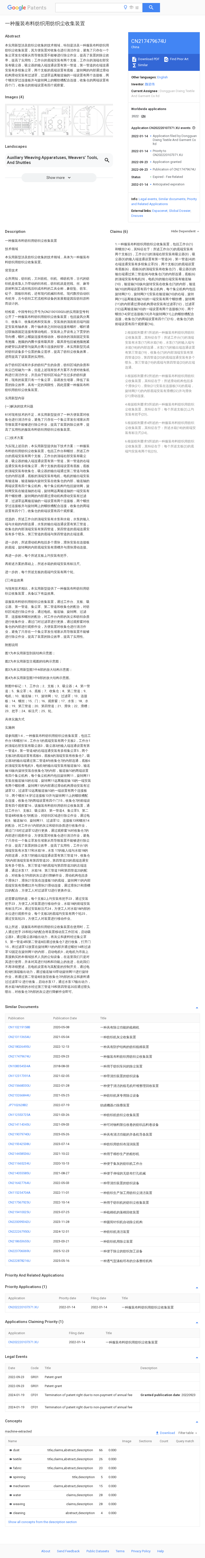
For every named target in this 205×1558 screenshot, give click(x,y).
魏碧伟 (150, 84)
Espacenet (160, 211)
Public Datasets (97, 1551)
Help (160, 1551)
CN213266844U (19, 1095)
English (162, 77)
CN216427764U (19, 1183)
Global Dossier (179, 211)
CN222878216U (19, 1261)
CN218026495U (19, 1046)
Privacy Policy (140, 1551)
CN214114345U (19, 1124)
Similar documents (172, 199)
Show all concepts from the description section (42, 1522)
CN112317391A (19, 1076)
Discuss (137, 216)
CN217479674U (19, 1056)
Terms (120, 1551)
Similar (142, 65)
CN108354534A (19, 1066)
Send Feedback (68, 1551)
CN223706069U (19, 1251)
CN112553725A (19, 1115)
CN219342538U (19, 1144)
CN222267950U (19, 1231)
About (45, 1551)
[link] (14, 1450)
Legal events (148, 199)
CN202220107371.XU (23, 1307)
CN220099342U (19, 1222)
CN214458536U (19, 1154)
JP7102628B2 (18, 1105)
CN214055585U (19, 1173)
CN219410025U (19, 1212)
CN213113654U (19, 1037)
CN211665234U (19, 1163)
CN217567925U (19, 1202)
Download (167, 1433)
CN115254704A (19, 1192)
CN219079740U (19, 1134)
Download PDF (148, 59)
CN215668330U (19, 1085)
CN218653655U (19, 1241)
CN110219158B (19, 1027)
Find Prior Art (178, 59)
